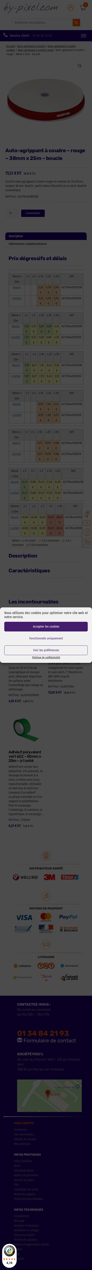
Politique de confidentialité (46, 657)
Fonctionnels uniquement (46, 638)
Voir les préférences (46, 650)
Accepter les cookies (46, 626)
